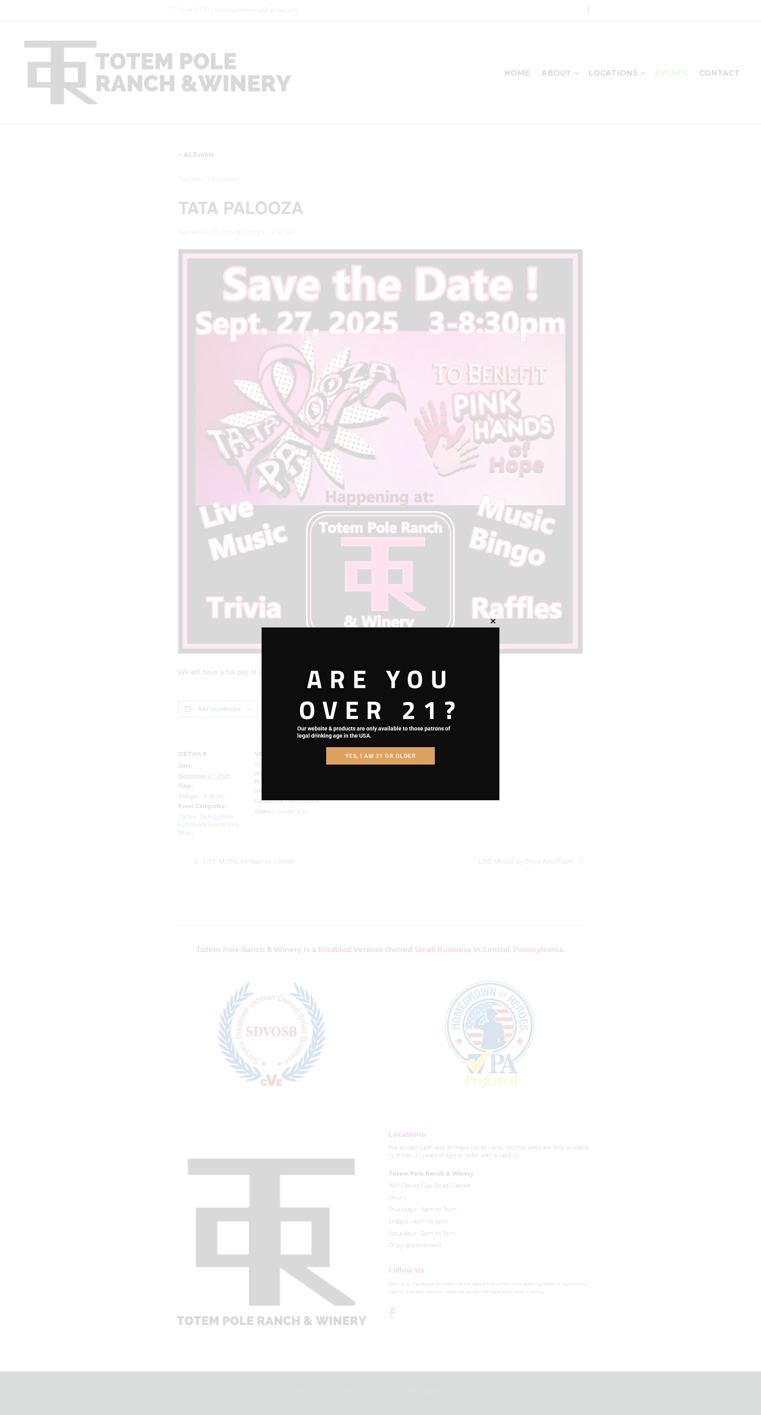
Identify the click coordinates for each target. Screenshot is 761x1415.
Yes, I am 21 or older (380, 756)
